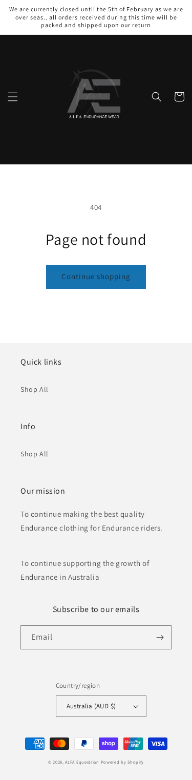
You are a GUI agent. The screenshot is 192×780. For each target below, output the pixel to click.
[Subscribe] (159, 637)
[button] (13, 97)
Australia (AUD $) (91, 706)
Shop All (34, 389)
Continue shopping (96, 276)
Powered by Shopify (122, 762)
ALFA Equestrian (82, 762)
